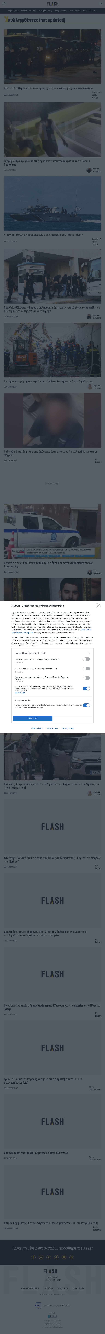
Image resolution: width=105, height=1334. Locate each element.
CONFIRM (33, 718)
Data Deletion (37, 728)
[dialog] (52, 667)
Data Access (52, 728)
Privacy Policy (68, 728)
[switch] (86, 659)
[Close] (99, 606)
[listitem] (52, 653)
